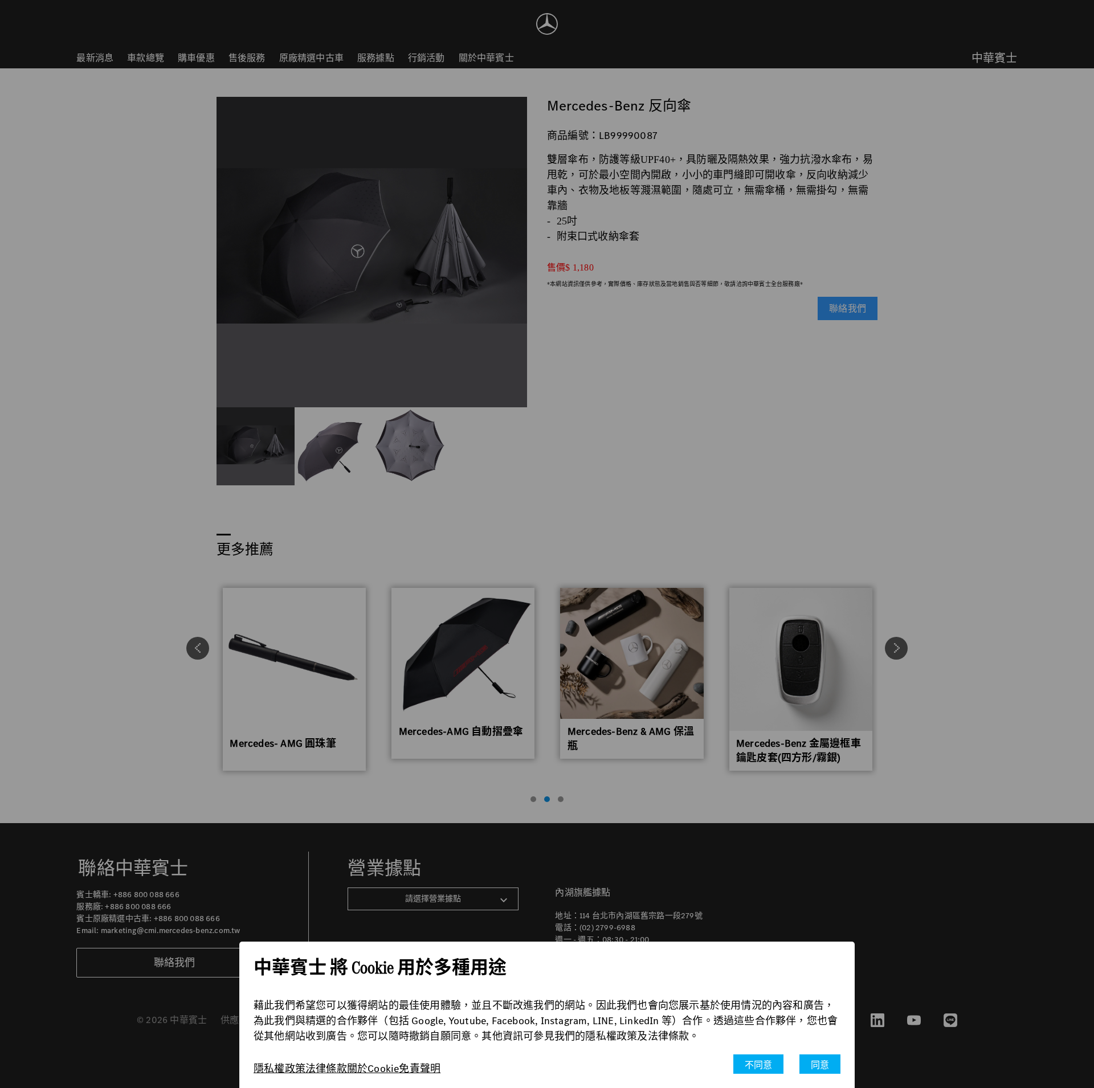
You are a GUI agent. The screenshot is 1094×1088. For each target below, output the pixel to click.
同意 (820, 1065)
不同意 (759, 1065)
